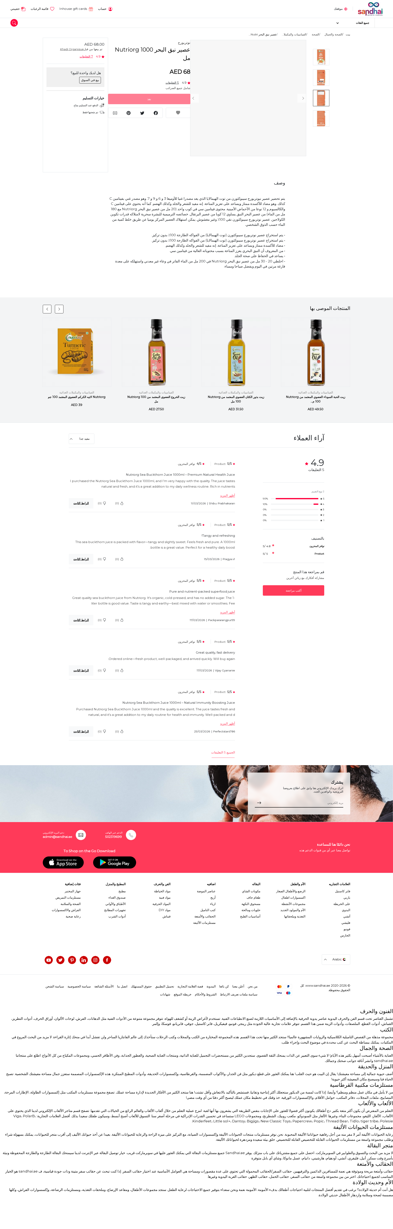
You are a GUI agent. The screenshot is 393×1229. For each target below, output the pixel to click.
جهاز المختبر (73, 891)
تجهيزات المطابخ (115, 910)
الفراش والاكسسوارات (66, 910)
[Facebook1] (107, 960)
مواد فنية (165, 897)
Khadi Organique (72, 49)
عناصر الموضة (206, 891)
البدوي (346, 910)
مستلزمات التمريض (68, 897)
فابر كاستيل (342, 891)
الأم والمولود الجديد (292, 910)
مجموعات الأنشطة (293, 904)
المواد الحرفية (161, 904)
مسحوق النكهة (251, 904)
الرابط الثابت (81, 503)
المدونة (211, 986)
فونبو (347, 929)
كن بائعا (224, 986)
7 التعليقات (86, 56)
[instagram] (95, 960)
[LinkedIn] (84, 960)
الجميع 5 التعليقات (223, 752)
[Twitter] (60, 960)
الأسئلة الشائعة (104, 986)
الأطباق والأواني (115, 904)
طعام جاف (253, 897)
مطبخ (122, 891)
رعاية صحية (73, 916)
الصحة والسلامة (71, 904)
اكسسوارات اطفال (293, 897)
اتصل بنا (122, 986)
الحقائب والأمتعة (205, 916)
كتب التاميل (208, 910)
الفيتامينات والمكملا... (294, 34)
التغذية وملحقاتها (294, 916)
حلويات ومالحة (251, 910)
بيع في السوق (90, 80)
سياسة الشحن (54, 986)
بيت (348, 34)
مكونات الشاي (251, 891)
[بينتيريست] (72, 960)
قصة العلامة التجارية (190, 986)
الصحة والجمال (333, 34)
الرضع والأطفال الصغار (290, 891)
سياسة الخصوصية (79, 986)
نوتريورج (184, 43)
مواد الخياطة (162, 891)
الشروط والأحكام (206, 994)
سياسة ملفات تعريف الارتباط (238, 994)
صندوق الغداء (117, 897)
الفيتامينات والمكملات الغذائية (315, 392)
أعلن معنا (238, 986)
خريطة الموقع (182, 994)
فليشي (345, 923)
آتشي (346, 916)
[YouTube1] (49, 960)
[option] (248, 98)
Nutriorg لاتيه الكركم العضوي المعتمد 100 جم (77, 397)
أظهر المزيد (227, 495)
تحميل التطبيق (164, 986)
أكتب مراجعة (294, 590)
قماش (167, 916)
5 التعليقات (172, 83)
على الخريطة (341, 904)
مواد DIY (165, 910)
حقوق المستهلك (141, 986)
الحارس (345, 935)
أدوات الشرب (117, 916)
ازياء (213, 904)
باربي (346, 897)
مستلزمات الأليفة (204, 923)
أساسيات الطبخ (250, 916)
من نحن (252, 986)
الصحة (315, 34)
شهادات (165, 994)
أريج (213, 897)
